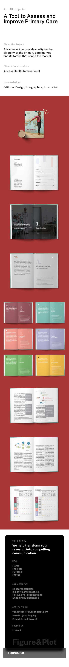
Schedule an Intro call (25, 619)
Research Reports (22, 588)
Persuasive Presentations (27, 594)
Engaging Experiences (25, 597)
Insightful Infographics (25, 591)
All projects (17, 9)
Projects (17, 568)
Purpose (17, 571)
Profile (16, 574)
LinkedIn (17, 630)
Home (15, 565)
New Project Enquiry (24, 615)
